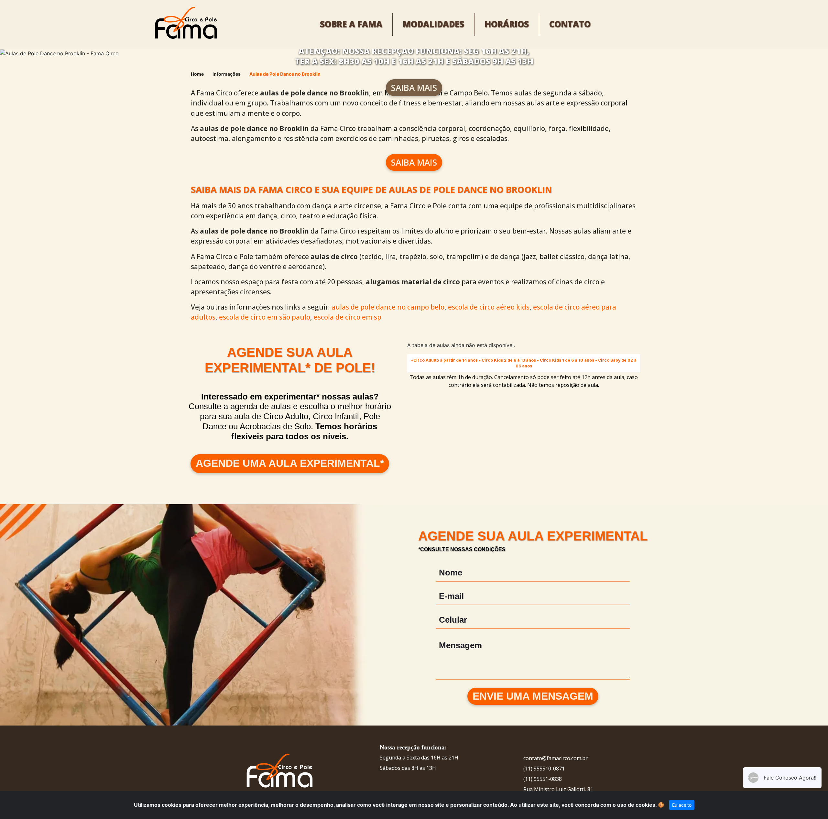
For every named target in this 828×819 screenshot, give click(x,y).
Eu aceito (682, 805)
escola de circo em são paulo (264, 317)
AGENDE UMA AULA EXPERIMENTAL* (290, 463)
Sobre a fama (351, 24)
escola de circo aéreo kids (488, 306)
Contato (570, 24)
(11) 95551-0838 (542, 778)
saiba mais (414, 87)
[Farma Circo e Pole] (185, 24)
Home (197, 74)
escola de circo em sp (347, 317)
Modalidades (433, 24)
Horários (507, 24)
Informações (226, 74)
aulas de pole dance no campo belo (388, 306)
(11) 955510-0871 (544, 768)
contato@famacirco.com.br (555, 758)
